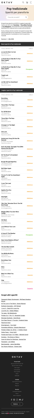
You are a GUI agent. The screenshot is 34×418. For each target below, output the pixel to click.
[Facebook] (11, 400)
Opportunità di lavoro (17, 381)
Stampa (17, 383)
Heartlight (4, 196)
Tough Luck (4, 75)
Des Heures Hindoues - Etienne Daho (11, 346)
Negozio (17, 385)
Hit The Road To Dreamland (9, 155)
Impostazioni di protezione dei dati (17, 411)
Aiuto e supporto (17, 395)
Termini (3, 411)
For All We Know (7, 26)
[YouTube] (20, 400)
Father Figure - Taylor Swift (9, 332)
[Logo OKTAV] (6, 2)
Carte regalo (17, 367)
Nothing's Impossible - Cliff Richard (11, 306)
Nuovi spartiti (17, 371)
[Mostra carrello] (27, 2)
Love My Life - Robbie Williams (9, 311)
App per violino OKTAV (17, 365)
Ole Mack (4, 220)
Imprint (27, 411)
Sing (2, 280)
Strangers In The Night (8, 125)
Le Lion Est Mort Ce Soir (8, 52)
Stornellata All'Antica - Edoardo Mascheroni (13, 327)
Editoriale (17, 375)
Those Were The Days (26, 25)
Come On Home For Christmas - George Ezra (13, 339)
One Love (4, 131)
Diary (2, 267)
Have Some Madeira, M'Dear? (10, 240)
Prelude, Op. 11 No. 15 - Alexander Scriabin (13, 315)
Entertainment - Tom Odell (8, 325)
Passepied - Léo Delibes (8, 342)
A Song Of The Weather (8, 233)
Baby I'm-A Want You (7, 273)
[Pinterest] (14, 400)
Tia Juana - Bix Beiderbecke (9, 313)
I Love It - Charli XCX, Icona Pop (10, 308)
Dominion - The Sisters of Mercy (10, 337)
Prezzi (17, 393)
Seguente (30, 288)
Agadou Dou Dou (6, 190)
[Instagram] (17, 400)
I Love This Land (6, 183)
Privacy (7, 411)
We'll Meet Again (6, 168)
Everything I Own (6, 260)
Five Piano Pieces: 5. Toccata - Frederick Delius (14, 320)
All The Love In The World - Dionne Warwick (13, 303)
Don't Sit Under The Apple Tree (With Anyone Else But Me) (12, 147)
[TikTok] (22, 400)
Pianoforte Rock (5, 322)
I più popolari (17, 369)
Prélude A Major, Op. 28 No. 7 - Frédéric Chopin (14, 330)
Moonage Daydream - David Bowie (10, 318)
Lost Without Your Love (8, 226)
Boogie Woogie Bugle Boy (8, 161)
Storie (17, 373)
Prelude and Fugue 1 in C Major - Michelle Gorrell (14, 334)
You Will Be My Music (7, 253)
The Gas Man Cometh (7, 247)
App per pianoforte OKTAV (17, 363)
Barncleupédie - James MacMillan (10, 344)
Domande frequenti (17, 391)
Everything (16, 25)
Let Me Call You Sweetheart (9, 82)
